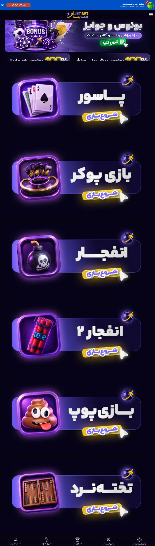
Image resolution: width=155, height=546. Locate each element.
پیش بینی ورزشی (140, 543)
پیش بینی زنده (108, 543)
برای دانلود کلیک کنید (18, 5)
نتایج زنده (78, 543)
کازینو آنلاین (46, 543)
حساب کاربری (15, 543)
